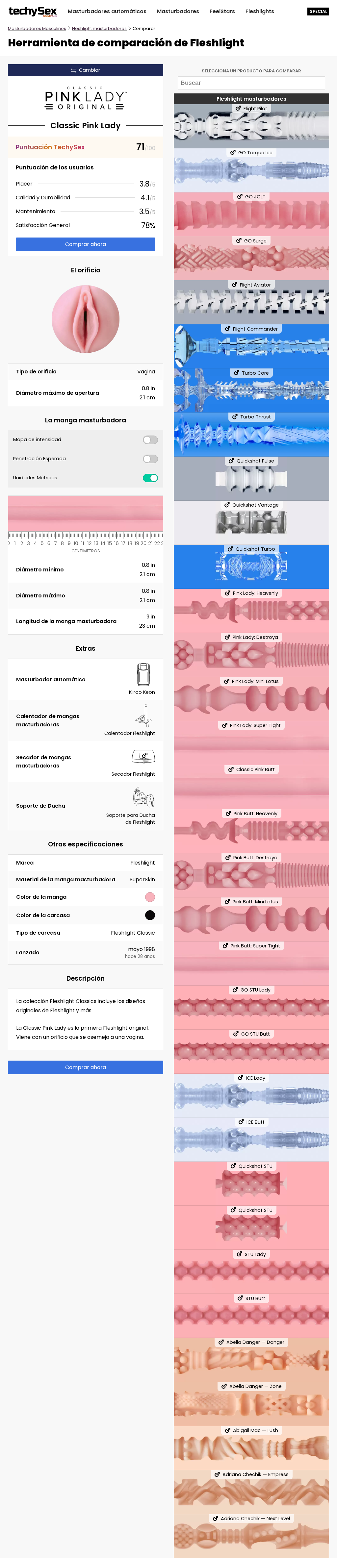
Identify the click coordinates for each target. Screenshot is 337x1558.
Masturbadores (178, 11)
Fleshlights (260, 11)
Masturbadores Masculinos (37, 28)
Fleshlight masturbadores (99, 28)
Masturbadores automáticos (107, 11)
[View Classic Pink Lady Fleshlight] (85, 98)
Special (318, 11)
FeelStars (222, 11)
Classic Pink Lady (85, 125)
